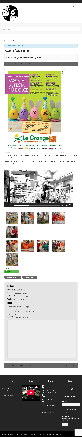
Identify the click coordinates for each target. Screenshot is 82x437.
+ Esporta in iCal (29, 277)
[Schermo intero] (70, 205)
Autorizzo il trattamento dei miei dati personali (70, 418)
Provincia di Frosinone (11, 393)
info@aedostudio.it (48, 413)
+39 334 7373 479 (48, 406)
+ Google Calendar (12, 277)
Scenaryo (54, 434)
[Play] (7, 205)
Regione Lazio (8, 395)
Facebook (67, 1)
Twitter (79, 1)
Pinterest (76, 1)
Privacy (60, 434)
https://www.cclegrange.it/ (23, 317)
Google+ (68, 389)
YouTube (70, 1)
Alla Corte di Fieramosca (66, 64)
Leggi (64, 410)
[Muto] (67, 205)
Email (64, 401)
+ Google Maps (12, 314)
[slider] (37, 205)
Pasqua (27, 299)
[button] (38, 188)
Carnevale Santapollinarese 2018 (19, 64)
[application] (38, 188)
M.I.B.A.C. (6, 390)
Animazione (24, 296)
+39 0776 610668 (48, 399)
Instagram (73, 1)
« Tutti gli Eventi (9, 40)
